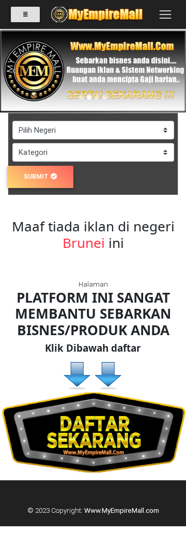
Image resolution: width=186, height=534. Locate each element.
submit (36, 176)
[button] (14, 71)
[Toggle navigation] (165, 14)
